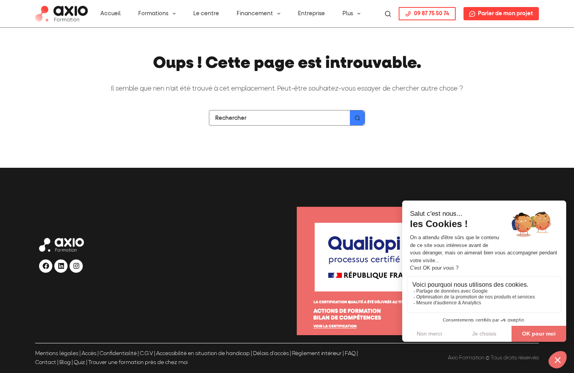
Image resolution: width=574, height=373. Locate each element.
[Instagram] (76, 266)
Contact (45, 363)
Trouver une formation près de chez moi (137, 363)
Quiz (79, 363)
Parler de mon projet (505, 13)
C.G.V (146, 354)
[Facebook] (45, 266)
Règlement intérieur (317, 354)
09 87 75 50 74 (431, 13)
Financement (255, 13)
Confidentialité (118, 354)
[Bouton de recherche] (357, 117)
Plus (347, 13)
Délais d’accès (271, 354)
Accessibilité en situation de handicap (202, 354)
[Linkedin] (61, 266)
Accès (89, 354)
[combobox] (279, 118)
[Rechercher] (388, 14)
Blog (65, 363)
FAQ (350, 354)
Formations (153, 13)
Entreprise (311, 13)
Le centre (206, 13)
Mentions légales (56, 354)
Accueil (110, 13)
